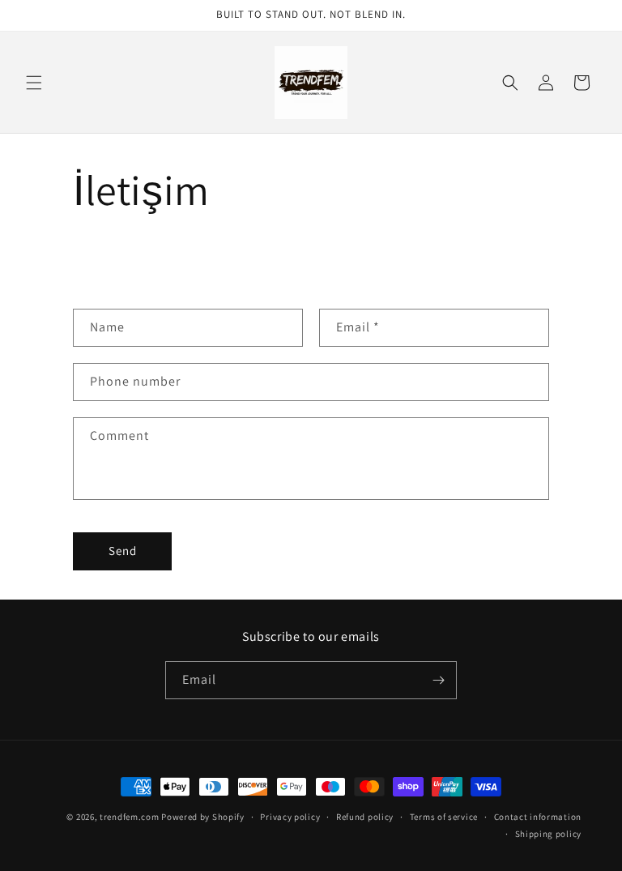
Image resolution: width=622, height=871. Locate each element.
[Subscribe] (438, 680)
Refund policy (365, 816)
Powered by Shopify (203, 816)
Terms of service (444, 816)
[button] (34, 82)
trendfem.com (129, 816)
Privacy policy (290, 816)
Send (123, 550)
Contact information (538, 816)
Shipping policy (548, 833)
